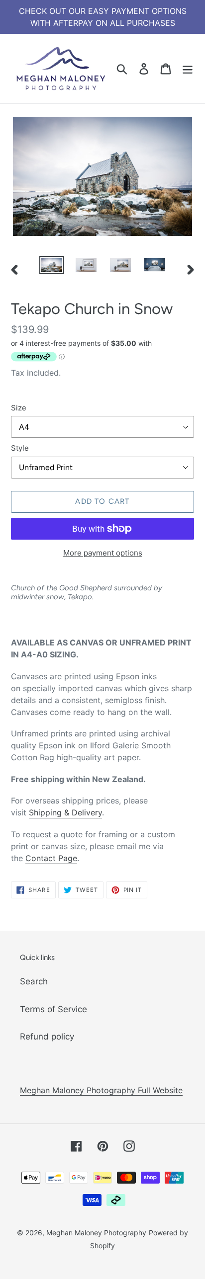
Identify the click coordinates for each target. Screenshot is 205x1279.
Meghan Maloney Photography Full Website (101, 1090)
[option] (52, 266)
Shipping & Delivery (65, 812)
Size (18, 407)
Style (20, 448)
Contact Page (51, 858)
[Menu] (188, 68)
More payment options (102, 553)
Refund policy (47, 1036)
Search (34, 981)
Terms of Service (53, 1009)
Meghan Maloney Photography (96, 1232)
